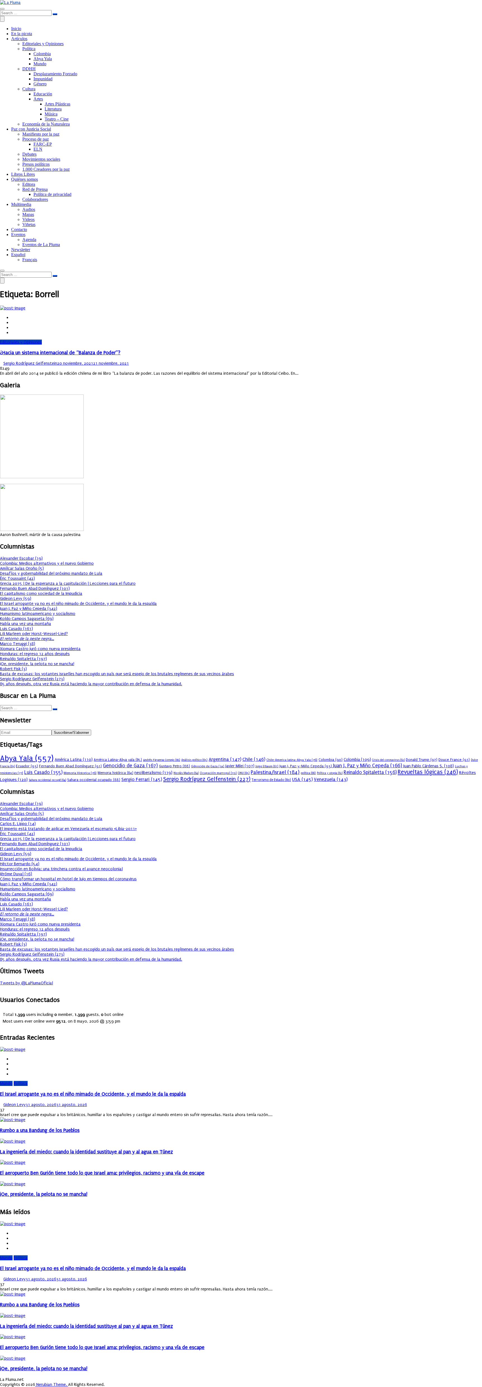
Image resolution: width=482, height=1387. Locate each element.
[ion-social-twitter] (5, 988)
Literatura (53, 109)
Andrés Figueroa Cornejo (161, 760)
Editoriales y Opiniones (43, 43)
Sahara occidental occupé (47, 780)
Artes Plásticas (57, 104)
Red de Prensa (35, 189)
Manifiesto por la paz (40, 134)
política (308, 773)
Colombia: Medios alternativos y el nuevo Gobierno (47, 563)
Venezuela (331, 779)
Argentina (225, 759)
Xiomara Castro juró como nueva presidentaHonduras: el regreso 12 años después (40, 651)
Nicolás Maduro (186, 773)
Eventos (18, 234)
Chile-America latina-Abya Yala (291, 760)
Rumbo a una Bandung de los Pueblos (39, 1130)
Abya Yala (42, 58)
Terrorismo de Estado (271, 780)
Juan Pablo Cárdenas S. (428, 766)
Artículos (19, 38)
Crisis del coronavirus (388, 760)
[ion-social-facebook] (1, 988)
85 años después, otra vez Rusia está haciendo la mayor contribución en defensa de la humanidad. (91, 683)
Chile (253, 759)
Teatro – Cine (57, 119)
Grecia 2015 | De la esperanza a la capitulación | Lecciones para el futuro (68, 583)
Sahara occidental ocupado (93, 780)
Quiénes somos (24, 179)
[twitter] (13, 322)
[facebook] (13, 317)
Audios (28, 209)
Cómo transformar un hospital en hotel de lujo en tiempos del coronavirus (68, 878)
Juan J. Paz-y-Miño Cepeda (305, 766)
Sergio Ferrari (141, 779)
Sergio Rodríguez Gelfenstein (30, 363)
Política (28, 48)
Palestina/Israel (275, 772)
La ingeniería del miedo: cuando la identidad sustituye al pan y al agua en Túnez (86, 1152)
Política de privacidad (52, 194)
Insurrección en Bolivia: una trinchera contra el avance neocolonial (61, 868)
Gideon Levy (14, 1104)
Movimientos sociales (41, 159)
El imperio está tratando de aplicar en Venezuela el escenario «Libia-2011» (68, 828)
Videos (28, 219)
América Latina (74, 759)
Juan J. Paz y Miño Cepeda (367, 766)
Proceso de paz (35, 139)
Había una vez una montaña (25, 623)
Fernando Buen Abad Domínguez (70, 766)
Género (40, 83)
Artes (38, 99)
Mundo (39, 63)
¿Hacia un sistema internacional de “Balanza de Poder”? (60, 353)
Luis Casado (43, 772)
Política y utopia (330, 773)
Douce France (454, 760)
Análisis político (194, 760)
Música (51, 114)
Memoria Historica (80, 773)
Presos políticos (36, 164)
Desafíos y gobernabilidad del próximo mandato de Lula (51, 573)
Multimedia (21, 204)
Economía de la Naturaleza (46, 124)
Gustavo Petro (174, 766)
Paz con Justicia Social (31, 129)
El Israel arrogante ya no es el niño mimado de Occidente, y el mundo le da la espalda (78, 603)
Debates (29, 154)
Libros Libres (23, 174)
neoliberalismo (153, 772)
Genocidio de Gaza (130, 766)
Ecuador (27, 766)
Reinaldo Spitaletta (370, 772)
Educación (42, 94)
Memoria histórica (115, 773)
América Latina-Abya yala (118, 760)
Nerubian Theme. (51, 1384)
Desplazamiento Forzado (55, 73)
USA (302, 779)
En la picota (21, 33)
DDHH (29, 68)
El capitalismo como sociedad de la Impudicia (41, 593)
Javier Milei (239, 766)
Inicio (16, 28)
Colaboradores (35, 199)
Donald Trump (421, 760)
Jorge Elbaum (267, 766)
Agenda (29, 239)
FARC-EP (42, 144)
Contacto (19, 229)
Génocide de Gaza (207, 766)
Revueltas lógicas (428, 772)
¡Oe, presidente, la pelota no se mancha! (37, 663)
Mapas (28, 214)
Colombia (42, 53)
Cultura (28, 88)
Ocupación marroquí (218, 773)
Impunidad (42, 78)
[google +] (13, 327)
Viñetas (28, 224)
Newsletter (20, 249)
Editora (28, 184)
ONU (244, 773)
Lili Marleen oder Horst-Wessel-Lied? (34, 636)
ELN (37, 149)
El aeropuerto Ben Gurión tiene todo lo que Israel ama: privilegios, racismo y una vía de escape (102, 1173)
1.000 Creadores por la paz (46, 169)
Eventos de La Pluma (41, 244)
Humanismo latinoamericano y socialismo (37, 613)
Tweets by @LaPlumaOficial (26, 982)
